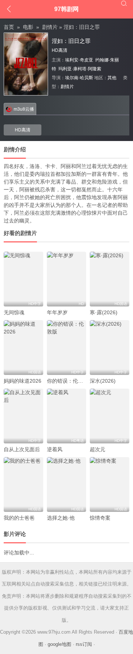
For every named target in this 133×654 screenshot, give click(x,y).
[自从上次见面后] (23, 416)
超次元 (97, 449)
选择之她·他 (61, 518)
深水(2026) (103, 381)
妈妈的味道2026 (22, 381)
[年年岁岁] (66, 279)
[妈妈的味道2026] (23, 347)
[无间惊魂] (23, 279)
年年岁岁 (57, 312)
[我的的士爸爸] (23, 484)
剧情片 (50, 27)
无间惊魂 (14, 312)
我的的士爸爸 (19, 518)
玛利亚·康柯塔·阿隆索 (79, 68)
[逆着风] (66, 416)
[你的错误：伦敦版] (66, 347)
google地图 (59, 644)
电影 (28, 27)
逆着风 (54, 449)
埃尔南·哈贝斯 (79, 77)
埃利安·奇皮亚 (79, 60)
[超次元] (109, 416)
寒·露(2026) (103, 312)
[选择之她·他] (66, 484)
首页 (9, 27)
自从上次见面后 (22, 449)
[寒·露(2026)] (109, 279)
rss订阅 (84, 644)
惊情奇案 (100, 518)
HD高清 (22, 130)
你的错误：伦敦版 (67, 381)
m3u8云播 (24, 109)
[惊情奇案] (109, 484)
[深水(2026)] (109, 347)
